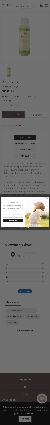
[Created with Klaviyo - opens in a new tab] (25, 227)
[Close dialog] (47, 198)
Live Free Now (13, 220)
